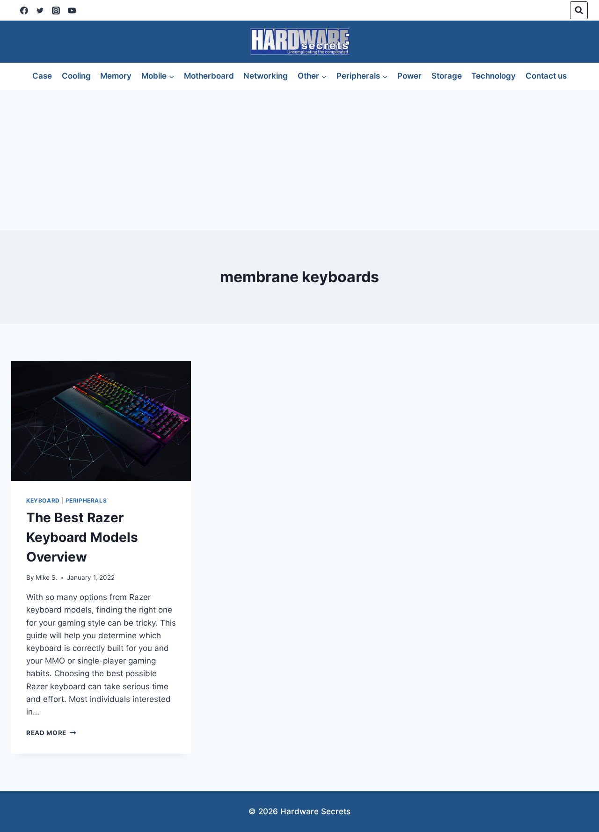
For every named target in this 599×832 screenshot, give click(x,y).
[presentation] (101, 421)
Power (409, 75)
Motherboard (209, 75)
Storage (446, 75)
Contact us (546, 75)
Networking (265, 75)
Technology (493, 75)
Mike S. (47, 577)
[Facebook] (24, 10)
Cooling (76, 75)
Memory (115, 75)
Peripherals (86, 500)
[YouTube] (72, 10)
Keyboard (43, 500)
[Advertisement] (299, 160)
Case (42, 75)
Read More (51, 733)
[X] (40, 10)
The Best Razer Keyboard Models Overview (82, 537)
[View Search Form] (579, 10)
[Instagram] (56, 10)
